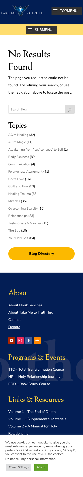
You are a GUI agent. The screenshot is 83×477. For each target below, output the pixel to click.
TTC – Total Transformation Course (36, 369)
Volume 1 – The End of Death (32, 411)
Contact (14, 319)
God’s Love (16, 179)
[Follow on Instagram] (20, 340)
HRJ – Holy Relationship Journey (34, 376)
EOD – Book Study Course (29, 384)
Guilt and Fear (18, 186)
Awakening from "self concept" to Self (35, 149)
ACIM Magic (17, 142)
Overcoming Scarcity (23, 208)
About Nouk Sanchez (25, 305)
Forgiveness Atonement (25, 171)
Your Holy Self (18, 238)
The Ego (14, 230)
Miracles (14, 201)
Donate (14, 326)
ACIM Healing (18, 135)
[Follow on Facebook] (28, 340)
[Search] (70, 109)
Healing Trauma (19, 194)
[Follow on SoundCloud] (37, 340)
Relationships (17, 216)
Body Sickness (18, 157)
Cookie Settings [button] (19, 467)
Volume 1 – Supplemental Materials (37, 419)
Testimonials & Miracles (25, 223)
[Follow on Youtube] (11, 340)
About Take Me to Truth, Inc (30, 312)
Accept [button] (41, 467)
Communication (19, 164)
